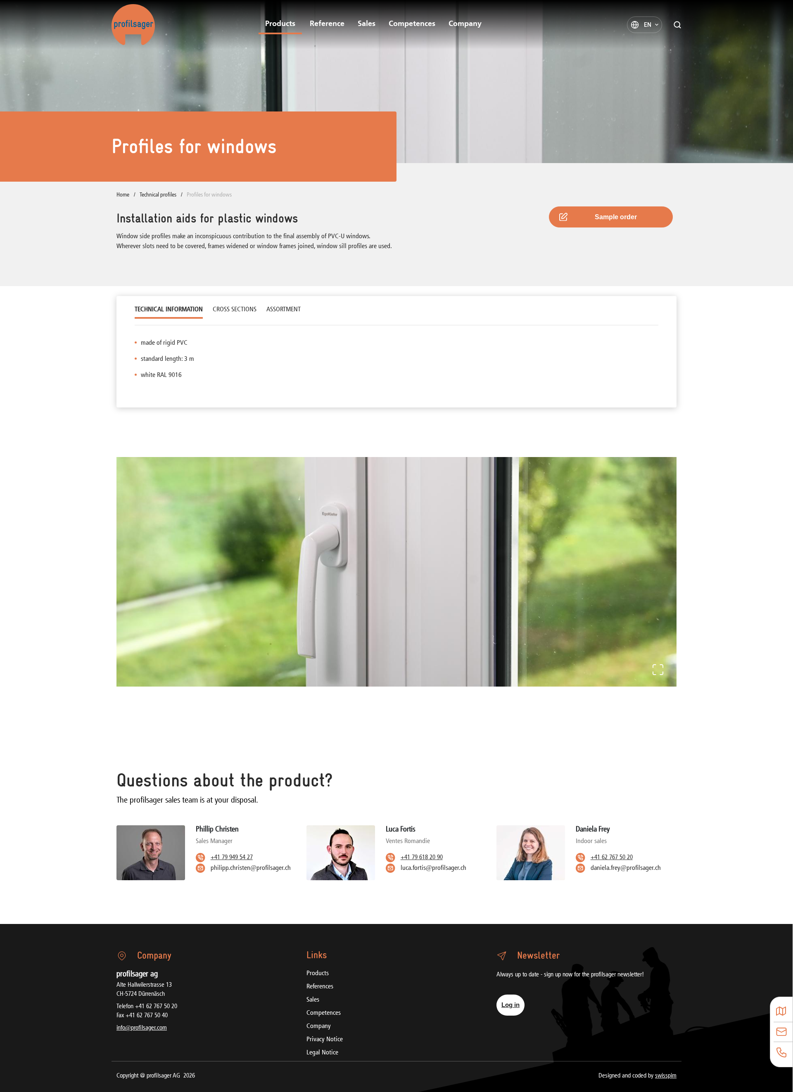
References (319, 986)
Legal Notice (322, 1052)
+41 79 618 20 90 (422, 858)
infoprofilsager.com (141, 1028)
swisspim (666, 1076)
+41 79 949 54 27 (232, 858)
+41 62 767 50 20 (612, 858)
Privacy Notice (324, 1039)
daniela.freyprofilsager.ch (626, 868)
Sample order (616, 216)
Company (465, 24)
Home (123, 195)
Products (280, 24)
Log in (510, 1004)
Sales (366, 24)
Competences (412, 24)
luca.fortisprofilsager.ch (433, 868)
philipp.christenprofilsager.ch (251, 868)
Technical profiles (159, 195)
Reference (327, 24)
